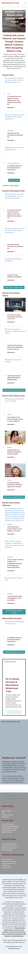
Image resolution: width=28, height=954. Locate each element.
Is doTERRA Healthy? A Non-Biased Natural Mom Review (14, 168)
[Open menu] (24, 3)
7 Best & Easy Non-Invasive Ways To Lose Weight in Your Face (14, 529)
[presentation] (15, 84)
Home (8, 130)
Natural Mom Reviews (13, 163)
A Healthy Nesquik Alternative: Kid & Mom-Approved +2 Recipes (15, 484)
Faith (8, 93)
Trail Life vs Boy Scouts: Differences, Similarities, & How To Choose (15, 347)
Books (13, 796)
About (8, 796)
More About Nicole (14, 712)
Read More (11, 107)
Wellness (10, 524)
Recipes (9, 414)
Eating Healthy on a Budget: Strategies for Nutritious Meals (14, 452)
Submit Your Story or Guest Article (14, 798)
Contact (19, 796)
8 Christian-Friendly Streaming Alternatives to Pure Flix (14, 317)
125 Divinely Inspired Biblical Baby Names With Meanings (14, 377)
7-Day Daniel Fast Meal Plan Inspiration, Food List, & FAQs (14, 598)
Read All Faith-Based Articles (14, 287)
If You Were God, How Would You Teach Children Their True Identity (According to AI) (14, 100)
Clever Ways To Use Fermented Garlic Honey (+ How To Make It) (15, 419)
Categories (5, 185)
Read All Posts (14, 180)
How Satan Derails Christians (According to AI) (15, 135)
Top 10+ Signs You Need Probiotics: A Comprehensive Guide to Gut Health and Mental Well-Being (15, 563)
